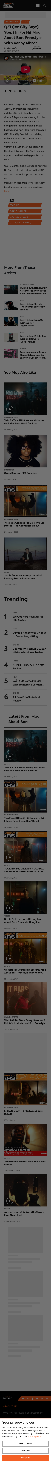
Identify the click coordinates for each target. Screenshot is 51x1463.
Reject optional (25, 1443)
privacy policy (34, 1436)
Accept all (25, 1458)
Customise (25, 1451)
